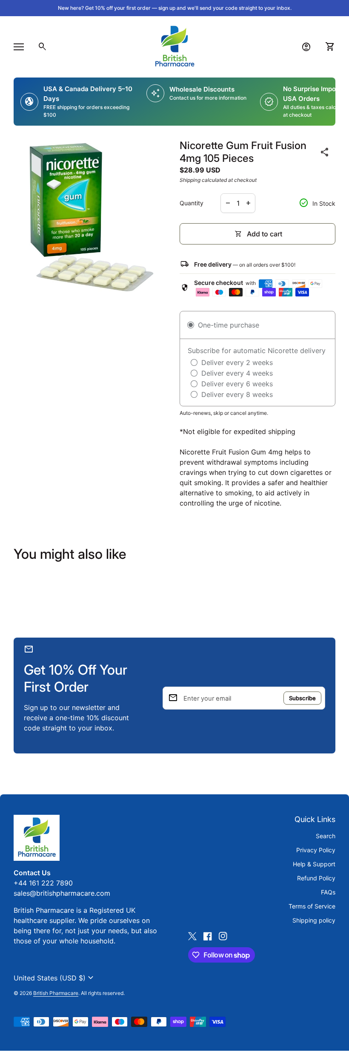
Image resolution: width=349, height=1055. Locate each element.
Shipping (190, 180)
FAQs (328, 892)
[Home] (174, 46)
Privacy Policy (315, 850)
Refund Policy (316, 878)
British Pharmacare (55, 993)
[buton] (55, 978)
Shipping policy (313, 920)
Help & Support (314, 864)
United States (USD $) (55, 978)
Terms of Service (312, 906)
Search (325, 835)
